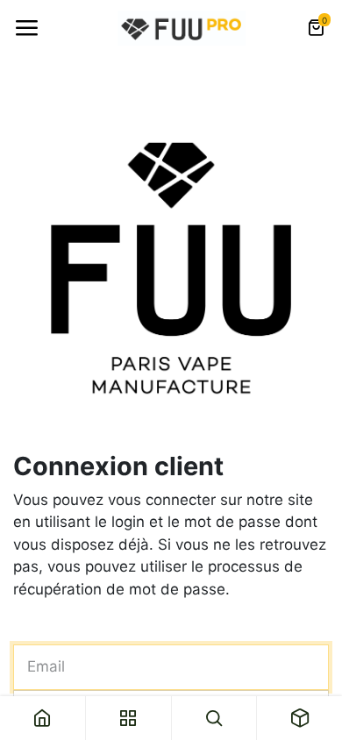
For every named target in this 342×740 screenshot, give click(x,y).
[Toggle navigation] (26, 28)
